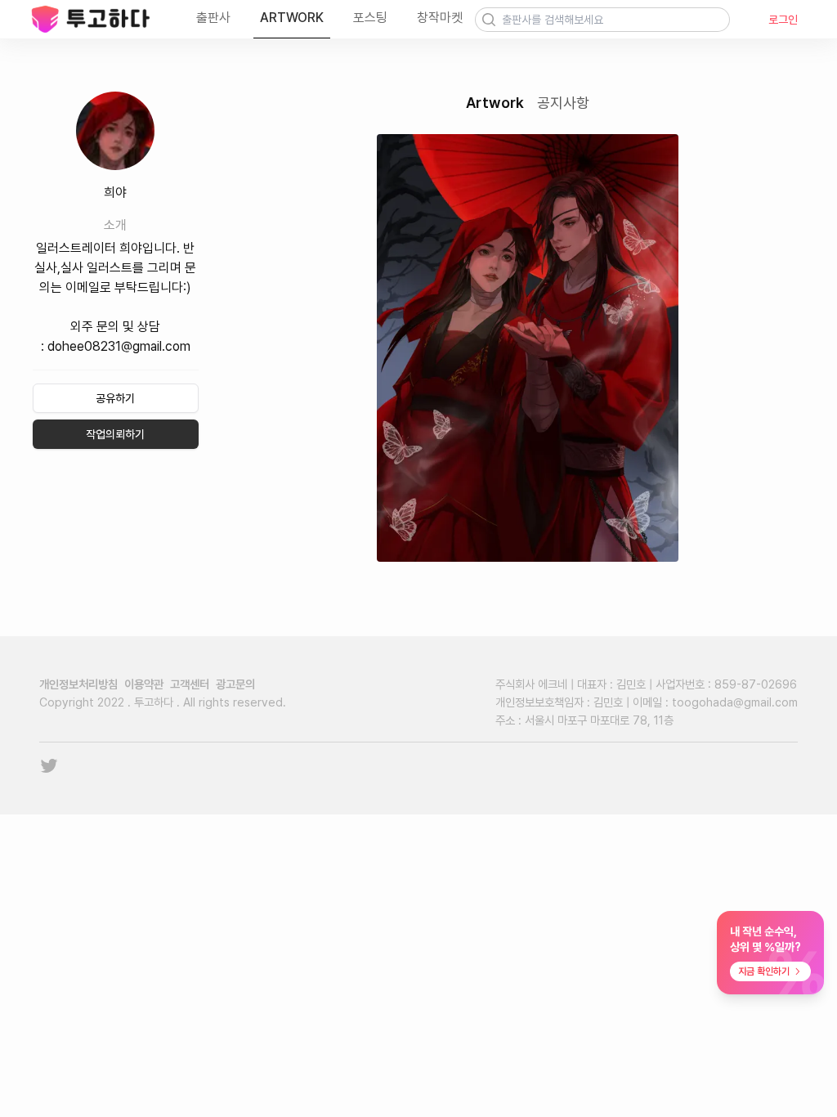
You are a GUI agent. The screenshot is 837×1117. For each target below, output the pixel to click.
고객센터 (189, 684)
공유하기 (115, 398)
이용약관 (143, 684)
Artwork (495, 102)
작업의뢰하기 (115, 434)
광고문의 (235, 684)
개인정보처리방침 (78, 684)
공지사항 (563, 102)
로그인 (783, 19)
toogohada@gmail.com (735, 702)
